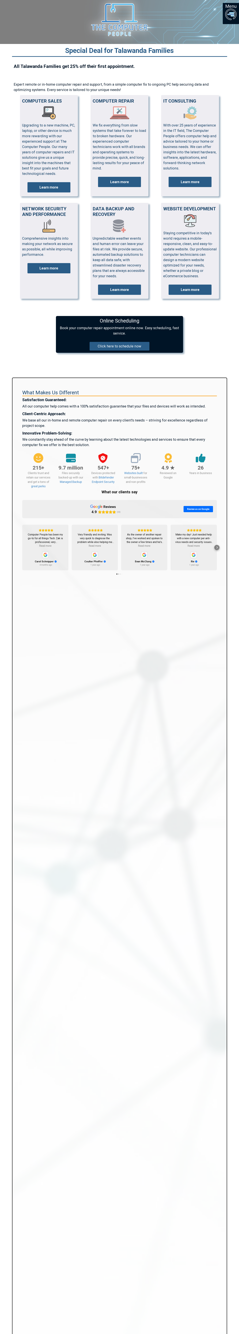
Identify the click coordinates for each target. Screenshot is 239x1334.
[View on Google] (45, 555)
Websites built (133, 473)
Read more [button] (45, 545)
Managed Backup (71, 482)
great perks (38, 486)
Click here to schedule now (119, 346)
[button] (22, 547)
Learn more (49, 187)
